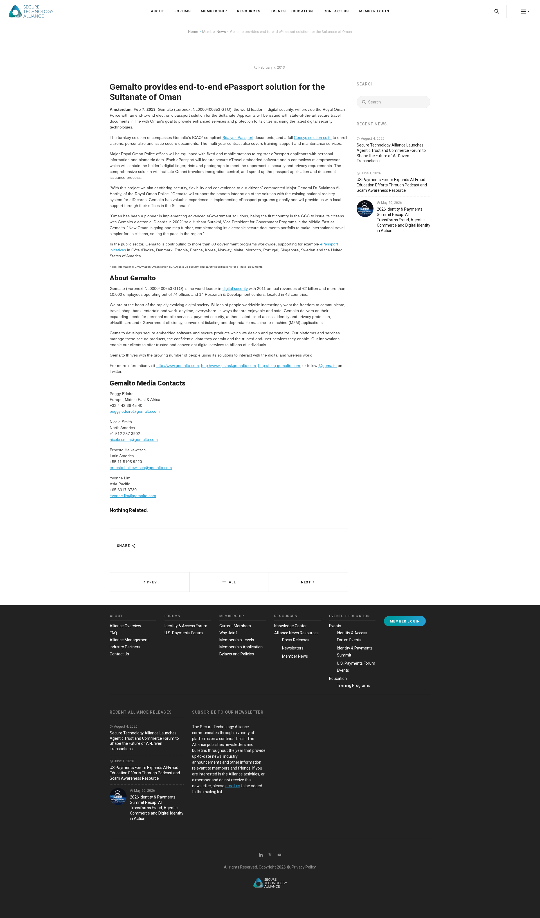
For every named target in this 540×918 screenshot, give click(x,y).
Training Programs (353, 685)
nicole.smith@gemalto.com (134, 439)
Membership (214, 11)
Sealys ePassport (237, 137)
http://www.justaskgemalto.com (228, 365)
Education (338, 678)
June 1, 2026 (370, 173)
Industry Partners (125, 647)
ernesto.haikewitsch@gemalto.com (141, 467)
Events (335, 626)
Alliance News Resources (296, 633)
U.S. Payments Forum (184, 633)
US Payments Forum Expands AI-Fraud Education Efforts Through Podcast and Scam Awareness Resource (392, 185)
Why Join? (228, 633)
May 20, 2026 (391, 203)
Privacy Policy (304, 867)
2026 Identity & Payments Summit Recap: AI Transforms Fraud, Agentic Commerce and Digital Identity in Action (403, 220)
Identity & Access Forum (186, 626)
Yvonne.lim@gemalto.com (133, 495)
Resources (248, 11)
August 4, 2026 (372, 139)
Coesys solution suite (313, 137)
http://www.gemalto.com (177, 365)
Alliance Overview (125, 626)
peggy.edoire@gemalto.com (135, 411)
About (157, 11)
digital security (235, 288)
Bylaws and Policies (236, 654)
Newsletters (292, 648)
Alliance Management (129, 640)
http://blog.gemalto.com (279, 365)
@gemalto (327, 365)
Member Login (374, 11)
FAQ (113, 633)
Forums (182, 11)
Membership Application (241, 647)
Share (124, 546)
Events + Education (292, 11)
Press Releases (295, 640)
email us (232, 786)
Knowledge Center (290, 626)
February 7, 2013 (271, 67)
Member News (295, 656)
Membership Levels (236, 640)
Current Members (235, 626)
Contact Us (336, 11)
